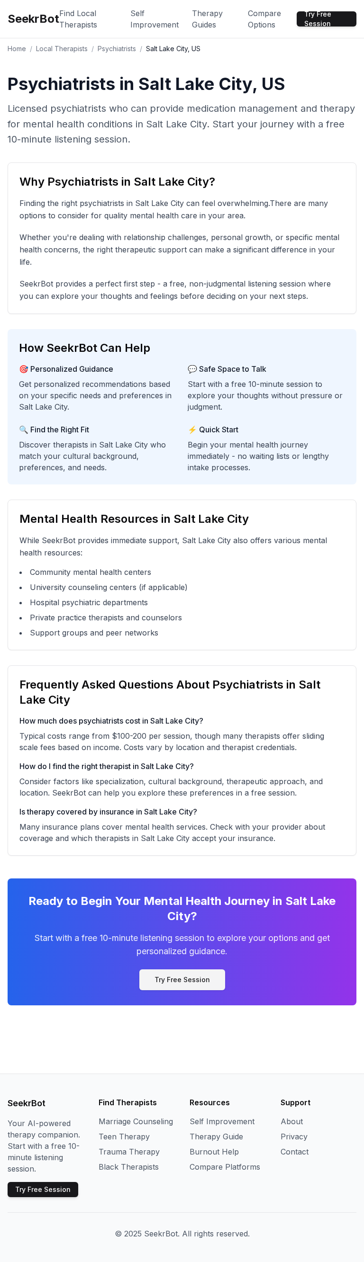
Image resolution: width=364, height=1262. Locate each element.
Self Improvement (154, 19)
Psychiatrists (117, 49)
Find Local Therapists (78, 19)
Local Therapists (62, 49)
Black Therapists (129, 1167)
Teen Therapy (124, 1136)
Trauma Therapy (129, 1151)
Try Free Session (317, 19)
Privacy (294, 1136)
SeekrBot (33, 19)
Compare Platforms (225, 1167)
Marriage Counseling (136, 1121)
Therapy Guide (216, 1136)
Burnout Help (214, 1151)
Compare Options (264, 19)
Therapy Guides (207, 19)
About (292, 1121)
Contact (295, 1151)
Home (17, 49)
